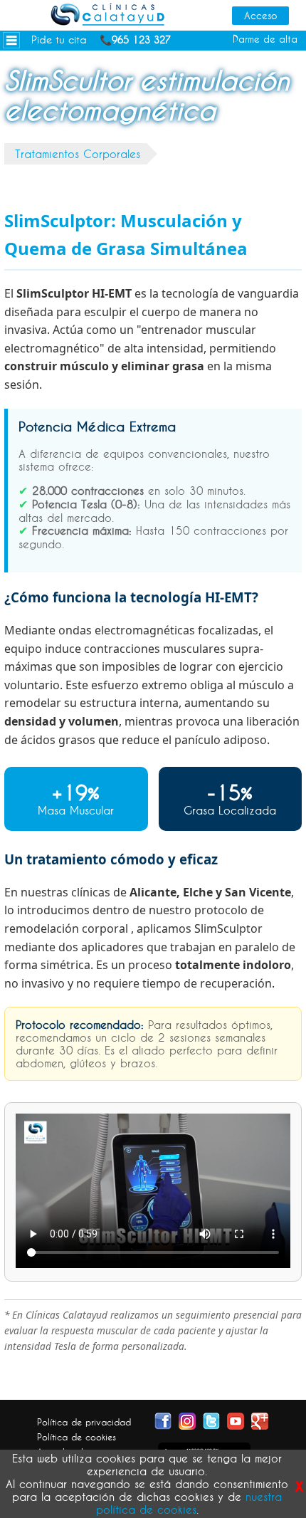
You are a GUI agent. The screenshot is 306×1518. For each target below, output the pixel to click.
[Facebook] (163, 1419)
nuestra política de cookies (189, 1503)
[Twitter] (211, 1419)
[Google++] (260, 1419)
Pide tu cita (59, 39)
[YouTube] (236, 1419)
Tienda (23, 136)
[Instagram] (187, 1419)
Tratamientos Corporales (77, 153)
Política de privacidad (84, 1422)
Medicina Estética (52, 59)
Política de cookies (76, 1437)
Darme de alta (265, 39)
